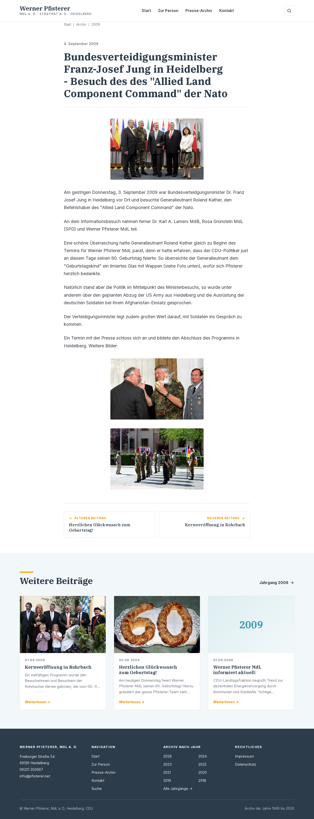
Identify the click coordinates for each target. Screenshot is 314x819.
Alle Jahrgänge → (178, 788)
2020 (202, 772)
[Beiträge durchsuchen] (289, 11)
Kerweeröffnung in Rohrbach (58, 667)
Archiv (81, 24)
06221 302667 (31, 769)
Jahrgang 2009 (273, 582)
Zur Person (168, 10)
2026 (167, 756)
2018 (202, 780)
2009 (96, 24)
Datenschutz (245, 764)
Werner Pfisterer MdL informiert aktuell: (237, 669)
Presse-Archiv (198, 10)
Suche (97, 788)
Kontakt (226, 10)
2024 (202, 756)
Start (146, 10)
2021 (167, 772)
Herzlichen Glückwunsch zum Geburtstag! (148, 669)
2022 (202, 764)
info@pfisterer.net (35, 776)
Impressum (244, 756)
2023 (167, 764)
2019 (167, 780)
